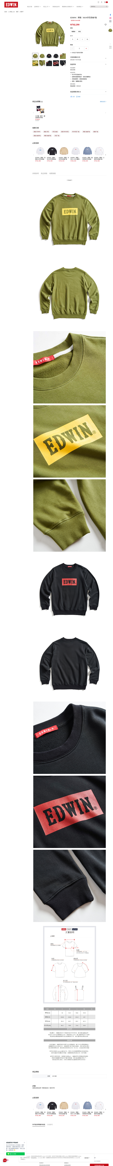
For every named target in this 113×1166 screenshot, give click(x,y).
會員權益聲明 (67, 1165)
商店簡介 (41, 1163)
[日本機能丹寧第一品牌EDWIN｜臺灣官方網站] (14, 4)
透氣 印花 (46, 131)
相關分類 (35, 128)
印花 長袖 (55, 131)
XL (87, 39)
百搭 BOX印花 (65, 131)
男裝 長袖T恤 (86, 131)
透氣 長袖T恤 (37, 135)
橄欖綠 (73, 31)
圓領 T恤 (95, 131)
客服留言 (66, 1163)
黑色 (79, 31)
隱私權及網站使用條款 (44, 1165)
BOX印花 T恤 (75, 131)
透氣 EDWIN (37, 131)
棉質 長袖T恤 (47, 135)
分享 (73, 96)
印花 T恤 (57, 135)
